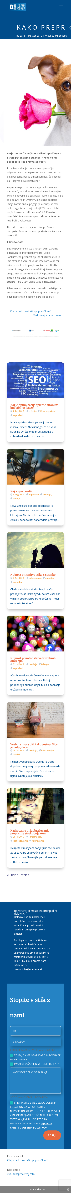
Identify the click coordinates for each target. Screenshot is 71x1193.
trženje (32, 411)
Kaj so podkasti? (21, 491)
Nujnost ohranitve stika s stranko (33, 574)
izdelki (16, 754)
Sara (22, 35)
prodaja (47, 494)
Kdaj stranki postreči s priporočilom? (27, 1160)
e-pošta (49, 578)
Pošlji (52, 1135)
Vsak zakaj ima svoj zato (21, 1174)
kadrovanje (38, 840)
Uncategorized (47, 411)
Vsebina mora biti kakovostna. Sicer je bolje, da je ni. (34, 746)
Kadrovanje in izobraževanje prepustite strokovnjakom (29, 832)
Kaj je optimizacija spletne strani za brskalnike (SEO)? (34, 406)
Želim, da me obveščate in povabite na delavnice (35, 1057)
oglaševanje (35, 578)
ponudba (62, 35)
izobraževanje (20, 840)
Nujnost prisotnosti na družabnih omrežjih (33, 659)
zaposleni (18, 415)
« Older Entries (18, 875)
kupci (50, 35)
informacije (47, 750)
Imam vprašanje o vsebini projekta (36, 1063)
